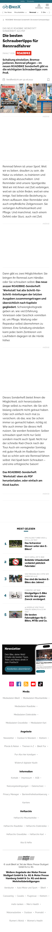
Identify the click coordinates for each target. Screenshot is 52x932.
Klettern (43, 738)
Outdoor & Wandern (26, 738)
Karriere (26, 802)
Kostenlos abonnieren (18, 669)
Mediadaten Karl (38, 723)
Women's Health (35, 921)
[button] (26, 98)
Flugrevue (32, 896)
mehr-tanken (17, 904)
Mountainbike (19, 12)
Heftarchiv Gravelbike (16, 834)
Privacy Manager (11, 794)
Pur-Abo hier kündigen (25, 754)
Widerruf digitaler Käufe (26, 763)
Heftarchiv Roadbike (13, 826)
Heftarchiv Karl (37, 834)
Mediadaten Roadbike (25, 706)
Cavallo (20, 896)
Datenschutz (37, 786)
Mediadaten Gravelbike (17, 723)
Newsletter (8, 738)
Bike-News (8, 12)
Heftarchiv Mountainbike (25, 818)
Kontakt (14, 778)
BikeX (43, 888)
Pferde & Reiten (11, 746)
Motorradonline (14, 912)
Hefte (23, 1)
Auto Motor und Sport (27, 888)
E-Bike (43, 12)
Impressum (26, 778)
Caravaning (8, 896)
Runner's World (16, 921)
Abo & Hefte (26, 842)
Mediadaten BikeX (11, 698)
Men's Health (33, 904)
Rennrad (32, 12)
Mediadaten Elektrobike (25, 714)
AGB (37, 778)
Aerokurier (9, 888)
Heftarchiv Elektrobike (36, 826)
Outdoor (28, 912)
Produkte (30, 1)
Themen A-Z (28, 746)
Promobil (39, 912)
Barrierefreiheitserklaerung (34, 794)
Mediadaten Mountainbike (35, 698)
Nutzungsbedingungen (17, 786)
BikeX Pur (41, 746)
